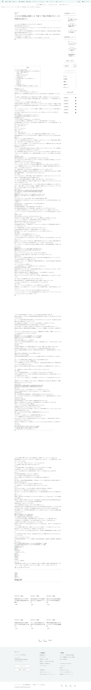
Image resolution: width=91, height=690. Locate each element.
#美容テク (17, 576)
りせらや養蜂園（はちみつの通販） (67, 657)
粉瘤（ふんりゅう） (20, 84)
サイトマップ (18, 684)
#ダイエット (17, 577)
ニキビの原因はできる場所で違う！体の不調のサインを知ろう (26, 85)
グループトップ (86, 1)
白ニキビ (18, 79)
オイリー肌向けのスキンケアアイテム (48, 533)
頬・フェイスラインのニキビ (22, 74)
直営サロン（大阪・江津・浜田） (47, 661)
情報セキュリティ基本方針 (39, 684)
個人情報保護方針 (27, 684)
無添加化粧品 (48, 530)
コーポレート (63, 665)
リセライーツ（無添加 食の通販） (67, 655)
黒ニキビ (18, 80)
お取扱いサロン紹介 (44, 659)
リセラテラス (43, 657)
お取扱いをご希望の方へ (45, 663)
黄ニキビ (18, 83)
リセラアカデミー (43, 665)
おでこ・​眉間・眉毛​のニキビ (22, 72)
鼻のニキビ (19, 73)
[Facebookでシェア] (38, 555)
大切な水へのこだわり (64, 670)
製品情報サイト (43, 655)
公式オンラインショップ (45, 672)
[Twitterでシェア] (38, 556)
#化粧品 (16, 573)
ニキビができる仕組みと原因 (20, 69)
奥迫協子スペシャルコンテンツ (66, 674)
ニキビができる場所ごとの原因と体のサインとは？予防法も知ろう (27, 71)
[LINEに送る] (38, 553)
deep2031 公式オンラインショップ (47, 674)
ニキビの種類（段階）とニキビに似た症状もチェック (25, 78)
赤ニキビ (18, 82)
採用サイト (62, 667)
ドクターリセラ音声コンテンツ (66, 672)
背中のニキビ (19, 77)
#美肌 (16, 575)
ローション (24, 293)
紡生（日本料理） (63, 659)
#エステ (16, 572)
